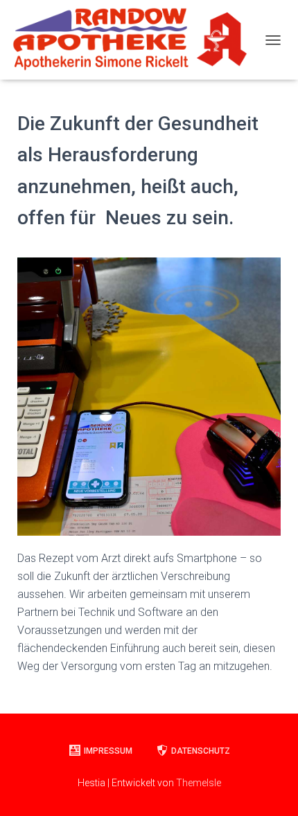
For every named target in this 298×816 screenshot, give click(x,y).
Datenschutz (200, 751)
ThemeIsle (198, 782)
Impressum (108, 751)
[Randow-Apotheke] (134, 40)
